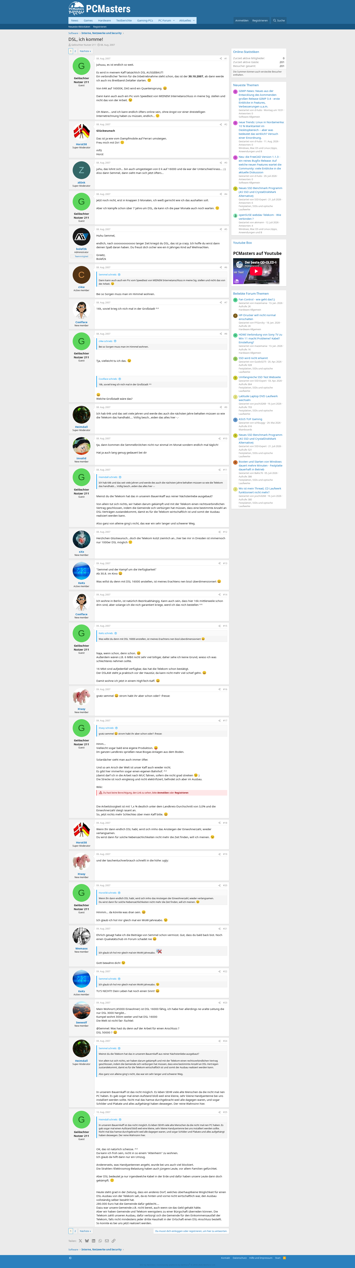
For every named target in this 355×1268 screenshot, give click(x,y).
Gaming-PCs (145, 20)
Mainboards (245, 429)
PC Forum (164, 20)
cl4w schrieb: (106, 341)
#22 (225, 971)
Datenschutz (240, 1257)
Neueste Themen (246, 85)
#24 (225, 1041)
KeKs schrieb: (106, 633)
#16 (225, 689)
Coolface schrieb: (108, 378)
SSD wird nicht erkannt (253, 358)
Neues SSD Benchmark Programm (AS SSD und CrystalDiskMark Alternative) (260, 192)
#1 (225, 58)
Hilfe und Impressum (260, 1257)
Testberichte (124, 20)
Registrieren (99, 26)
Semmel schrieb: (108, 274)
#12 (225, 531)
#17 (225, 720)
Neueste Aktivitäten (79, 26)
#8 (225, 333)
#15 (225, 625)
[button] (174, 20)
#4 (225, 194)
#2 (225, 124)
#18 (225, 822)
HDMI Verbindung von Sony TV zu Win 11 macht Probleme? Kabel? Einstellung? (260, 338)
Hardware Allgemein (250, 309)
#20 (225, 885)
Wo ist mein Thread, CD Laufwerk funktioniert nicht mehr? (260, 490)
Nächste (84, 51)
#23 (225, 1002)
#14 (225, 594)
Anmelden (163, 792)
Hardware (104, 20)
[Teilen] (220, 59)
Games (88, 20)
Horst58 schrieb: (108, 892)
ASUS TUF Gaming (250, 419)
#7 (225, 302)
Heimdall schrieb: (108, 477)
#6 (225, 267)
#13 (225, 563)
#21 (225, 928)
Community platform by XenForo (186, 1264)
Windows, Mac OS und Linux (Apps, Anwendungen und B (258, 149)
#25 (225, 1112)
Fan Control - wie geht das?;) (257, 299)
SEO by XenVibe (147, 1264)
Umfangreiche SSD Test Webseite (260, 377)
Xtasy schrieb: (106, 728)
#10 (225, 438)
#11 (225, 469)
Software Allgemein (249, 116)
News (74, 20)
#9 (225, 407)
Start (277, 1257)
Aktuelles (185, 20)
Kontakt (225, 1257)
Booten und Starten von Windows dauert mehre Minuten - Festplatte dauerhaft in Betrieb (260, 465)
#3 (225, 162)
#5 (225, 229)
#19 (225, 854)
